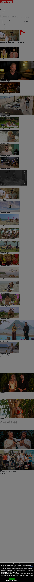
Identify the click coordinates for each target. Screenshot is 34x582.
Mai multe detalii (31, 566)
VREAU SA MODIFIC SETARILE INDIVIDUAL (11, 580)
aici (5, 569)
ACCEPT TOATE (12, 578)
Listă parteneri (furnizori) (4, 576)
